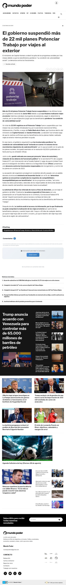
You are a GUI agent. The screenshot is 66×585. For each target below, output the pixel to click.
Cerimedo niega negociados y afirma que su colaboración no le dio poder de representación (43, 347)
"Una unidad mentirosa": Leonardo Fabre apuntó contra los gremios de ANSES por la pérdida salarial (42, 368)
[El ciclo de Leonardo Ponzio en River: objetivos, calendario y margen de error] (49, 415)
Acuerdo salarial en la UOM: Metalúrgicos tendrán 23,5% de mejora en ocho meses (31, 280)
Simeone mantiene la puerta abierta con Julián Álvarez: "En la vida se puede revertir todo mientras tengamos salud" (16, 490)
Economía (33, 13)
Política (40, 13)
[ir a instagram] (15, 573)
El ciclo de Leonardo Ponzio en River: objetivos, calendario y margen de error (47, 427)
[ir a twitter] (5, 573)
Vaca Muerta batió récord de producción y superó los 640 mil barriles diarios (43, 494)
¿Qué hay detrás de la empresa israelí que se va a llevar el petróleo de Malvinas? (43, 315)
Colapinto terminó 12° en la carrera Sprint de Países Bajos (23, 285)
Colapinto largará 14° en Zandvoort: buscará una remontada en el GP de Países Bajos (33, 290)
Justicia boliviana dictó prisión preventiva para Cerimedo (23, 301)
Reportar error (8, 563)
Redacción (6, 558)
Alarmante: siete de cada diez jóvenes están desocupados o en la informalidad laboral (43, 484)
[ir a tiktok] (19, 573)
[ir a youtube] (10, 573)
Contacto (6, 566)
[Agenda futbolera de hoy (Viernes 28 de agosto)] (27, 448)
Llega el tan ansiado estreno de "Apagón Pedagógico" (42, 358)
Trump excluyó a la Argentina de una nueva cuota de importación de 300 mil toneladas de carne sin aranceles (49, 398)
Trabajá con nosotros (10, 568)
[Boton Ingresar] (56, 2)
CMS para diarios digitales (56, 582)
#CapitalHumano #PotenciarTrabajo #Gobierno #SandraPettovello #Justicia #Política (29, 230)
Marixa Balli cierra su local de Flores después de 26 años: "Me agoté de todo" (43, 325)
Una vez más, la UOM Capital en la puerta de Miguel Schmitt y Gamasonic (42, 473)
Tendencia (48, 13)
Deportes (15, 13)
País (54, 13)
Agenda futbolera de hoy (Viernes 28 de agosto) (21, 463)
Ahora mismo (7, 13)
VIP (27, 13)
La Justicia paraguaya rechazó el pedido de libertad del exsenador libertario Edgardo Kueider (15, 427)
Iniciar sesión (33, 254)
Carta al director (8, 561)
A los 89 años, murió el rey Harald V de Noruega (42, 504)
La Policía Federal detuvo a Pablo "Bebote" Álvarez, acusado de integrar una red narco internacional (42, 336)
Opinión (22, 13)
